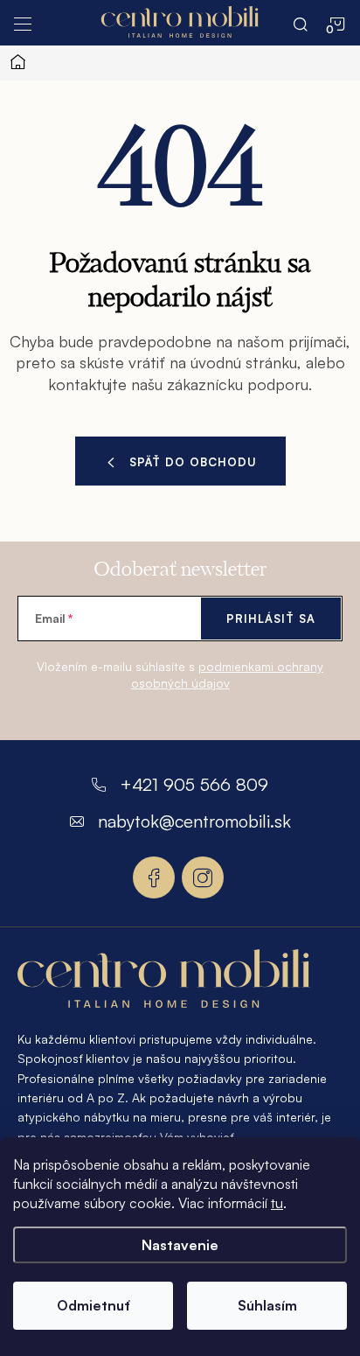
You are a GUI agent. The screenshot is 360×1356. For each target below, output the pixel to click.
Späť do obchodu (193, 462)
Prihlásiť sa (270, 619)
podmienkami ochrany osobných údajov (227, 674)
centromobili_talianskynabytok (203, 877)
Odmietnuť (93, 1305)
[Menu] (22, 22)
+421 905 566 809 (194, 784)
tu (277, 1203)
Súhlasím (267, 1305)
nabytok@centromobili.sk (194, 821)
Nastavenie (180, 1245)
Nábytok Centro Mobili (154, 877)
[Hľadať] (300, 22)
